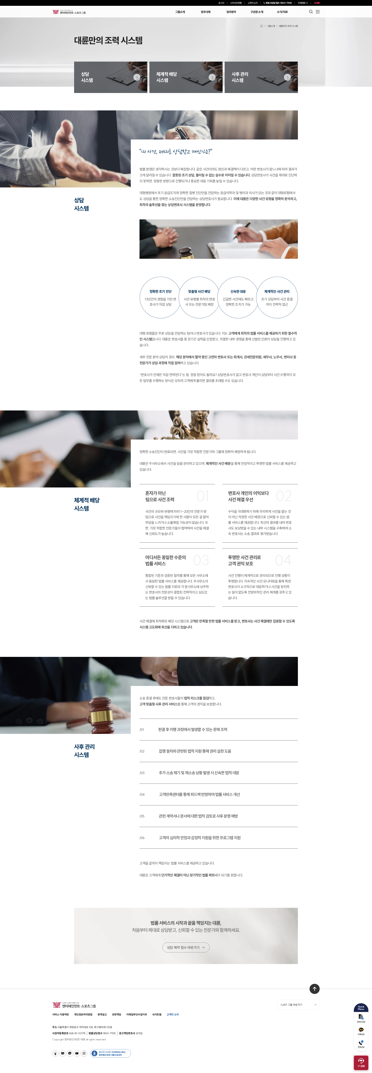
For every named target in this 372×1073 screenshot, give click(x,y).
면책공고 (102, 1014)
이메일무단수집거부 (136, 1014)
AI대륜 (317, 2)
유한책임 (116, 1014)
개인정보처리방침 (83, 1014)
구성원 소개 (257, 11)
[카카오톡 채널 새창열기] (70, 1053)
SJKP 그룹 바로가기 (291, 1004)
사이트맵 (156, 1014)
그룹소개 (180, 11)
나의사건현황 (236, 2)
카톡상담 (361, 1034)
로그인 (221, 2)
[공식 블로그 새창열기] (62, 1053)
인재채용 (301, 2)
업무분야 (231, 11)
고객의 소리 (253, 2)
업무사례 (205, 11)
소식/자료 (282, 11)
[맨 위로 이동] (315, 989)
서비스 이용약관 (60, 1014)
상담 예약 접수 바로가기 (183, 947)
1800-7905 (279, 2)
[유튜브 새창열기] (77, 1053)
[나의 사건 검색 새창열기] (55, 1053)
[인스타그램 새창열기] (84, 1053)
